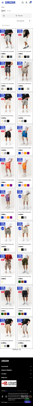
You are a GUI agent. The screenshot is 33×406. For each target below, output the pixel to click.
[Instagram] (6, 397)
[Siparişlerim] (26, 3)
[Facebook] (2, 397)
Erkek (2, 7)
